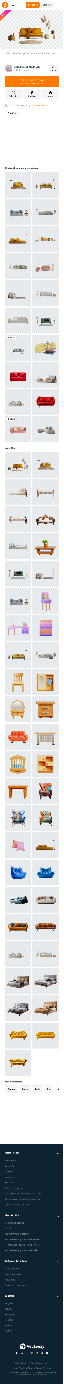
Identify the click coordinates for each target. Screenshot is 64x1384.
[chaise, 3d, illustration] (18, 1170)
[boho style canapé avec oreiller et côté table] (18, 428)
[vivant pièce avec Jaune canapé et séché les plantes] (18, 735)
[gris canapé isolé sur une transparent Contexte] (18, 455)
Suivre (53, 70)
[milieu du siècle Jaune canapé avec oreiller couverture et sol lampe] (18, 183)
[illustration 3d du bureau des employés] (18, 1306)
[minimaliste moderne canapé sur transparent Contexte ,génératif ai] (18, 564)
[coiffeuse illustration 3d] (18, 1224)
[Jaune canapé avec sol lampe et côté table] (18, 210)
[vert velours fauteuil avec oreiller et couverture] (18, 482)
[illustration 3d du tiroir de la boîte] (18, 1360)
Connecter (47, 5)
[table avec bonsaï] (18, 925)
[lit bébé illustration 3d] (18, 1333)
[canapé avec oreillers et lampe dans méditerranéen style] (18, 618)
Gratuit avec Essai (32, 81)
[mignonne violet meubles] (18, 1034)
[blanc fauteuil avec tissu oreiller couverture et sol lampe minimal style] (18, 401)
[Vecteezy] (5, 5)
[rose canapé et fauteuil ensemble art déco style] (18, 373)
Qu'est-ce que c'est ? (37, 105)
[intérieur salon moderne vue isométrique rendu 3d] (18, 537)
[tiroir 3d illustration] (18, 1252)
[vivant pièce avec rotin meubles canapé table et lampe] (18, 319)
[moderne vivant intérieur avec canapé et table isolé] (18, 238)
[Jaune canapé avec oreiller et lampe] (18, 292)
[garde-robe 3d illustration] (18, 1197)
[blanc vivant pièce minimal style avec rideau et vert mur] (18, 346)
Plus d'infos (13, 111)
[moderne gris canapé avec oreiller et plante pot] (18, 265)
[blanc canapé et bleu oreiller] (18, 700)
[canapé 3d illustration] (18, 1279)
